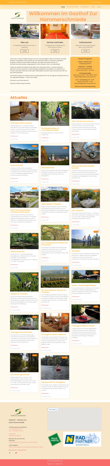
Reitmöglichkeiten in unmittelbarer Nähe (50, 129)
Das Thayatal (78, 210)
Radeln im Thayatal (19, 294)
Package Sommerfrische (21, 332)
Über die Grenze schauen (83, 121)
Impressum (12, 450)
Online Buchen (84, 7)
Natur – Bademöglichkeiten (84, 285)
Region (99, 7)
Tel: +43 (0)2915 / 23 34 (15, 429)
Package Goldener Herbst (83, 326)
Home (63, 7)
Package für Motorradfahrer (53, 334)
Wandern (76, 251)
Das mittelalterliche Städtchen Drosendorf (54, 244)
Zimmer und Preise (72, 7)
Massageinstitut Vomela (21, 123)
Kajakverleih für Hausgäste (53, 382)
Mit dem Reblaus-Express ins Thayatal (53, 291)
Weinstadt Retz (47, 168)
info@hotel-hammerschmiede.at (15, 435)
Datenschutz (22, 450)
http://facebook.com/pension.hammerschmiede (23, 442)
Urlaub (93, 7)
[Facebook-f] (10, 453)
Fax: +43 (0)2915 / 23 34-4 (16, 431)
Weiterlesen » (15, 136)
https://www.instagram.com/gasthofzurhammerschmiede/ (26, 447)
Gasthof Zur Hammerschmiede (18, 2)
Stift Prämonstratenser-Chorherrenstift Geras (21, 211)
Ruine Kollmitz (17, 165)
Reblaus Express (18, 251)
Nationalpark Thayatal (51, 204)
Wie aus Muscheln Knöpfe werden (83, 167)
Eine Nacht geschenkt (20, 374)
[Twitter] (16, 453)
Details (25, 51)
